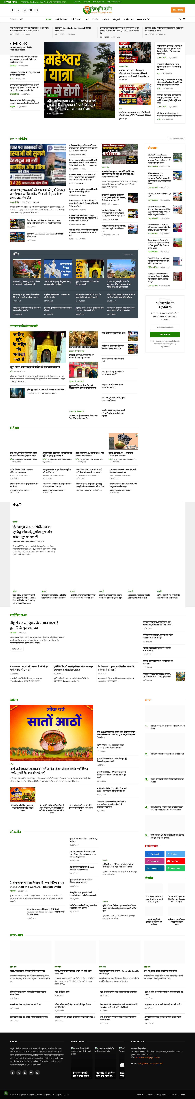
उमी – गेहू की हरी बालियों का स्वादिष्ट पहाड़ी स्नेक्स (160, 971)
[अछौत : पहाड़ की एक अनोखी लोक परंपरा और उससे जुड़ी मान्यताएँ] (170, 580)
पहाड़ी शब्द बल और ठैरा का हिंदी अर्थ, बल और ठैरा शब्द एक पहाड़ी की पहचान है (167, 836)
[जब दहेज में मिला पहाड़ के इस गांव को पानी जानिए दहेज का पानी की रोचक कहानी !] (133, 413)
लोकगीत (13, 891)
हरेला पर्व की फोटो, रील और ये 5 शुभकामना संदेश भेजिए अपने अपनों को (80, 808)
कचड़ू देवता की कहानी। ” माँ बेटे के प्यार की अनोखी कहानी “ (113, 373)
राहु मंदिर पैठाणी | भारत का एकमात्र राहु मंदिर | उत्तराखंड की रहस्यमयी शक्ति (90, 309)
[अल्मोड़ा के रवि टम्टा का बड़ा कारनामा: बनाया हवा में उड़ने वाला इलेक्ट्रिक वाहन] (133, 229)
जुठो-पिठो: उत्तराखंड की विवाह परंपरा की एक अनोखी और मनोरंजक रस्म (82, 596)
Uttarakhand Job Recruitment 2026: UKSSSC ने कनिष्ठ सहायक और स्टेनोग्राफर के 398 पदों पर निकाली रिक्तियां (159, 178)
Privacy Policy (134, 2)
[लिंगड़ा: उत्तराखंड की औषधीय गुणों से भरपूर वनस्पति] (30, 952)
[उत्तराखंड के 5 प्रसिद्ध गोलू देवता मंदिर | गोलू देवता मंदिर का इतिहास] (58, 268)
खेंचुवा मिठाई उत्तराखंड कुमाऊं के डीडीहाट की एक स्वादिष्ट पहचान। (163, 1018)
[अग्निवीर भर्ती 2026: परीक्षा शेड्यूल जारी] (177, 196)
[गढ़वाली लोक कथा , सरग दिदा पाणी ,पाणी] (133, 362)
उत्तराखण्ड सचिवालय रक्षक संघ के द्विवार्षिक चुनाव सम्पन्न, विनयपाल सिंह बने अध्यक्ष (169, 67)
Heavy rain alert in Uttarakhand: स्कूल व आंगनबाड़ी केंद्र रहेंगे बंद (83, 190)
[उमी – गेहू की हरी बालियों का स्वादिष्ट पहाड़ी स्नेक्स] (164, 952)
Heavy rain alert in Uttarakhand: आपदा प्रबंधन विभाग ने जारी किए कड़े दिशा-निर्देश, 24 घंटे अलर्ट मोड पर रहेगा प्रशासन (83, 162)
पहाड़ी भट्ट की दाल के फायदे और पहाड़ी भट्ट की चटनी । (163, 1004)
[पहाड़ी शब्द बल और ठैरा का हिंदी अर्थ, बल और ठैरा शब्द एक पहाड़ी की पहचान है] (165, 823)
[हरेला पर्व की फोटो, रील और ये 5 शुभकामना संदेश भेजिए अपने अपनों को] (80, 794)
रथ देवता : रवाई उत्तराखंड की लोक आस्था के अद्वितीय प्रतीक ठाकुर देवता (83, 417)
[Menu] (184, 19)
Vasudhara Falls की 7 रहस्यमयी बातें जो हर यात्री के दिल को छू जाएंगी (29, 668)
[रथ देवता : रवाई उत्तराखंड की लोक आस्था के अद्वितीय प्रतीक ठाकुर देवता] (83, 400)
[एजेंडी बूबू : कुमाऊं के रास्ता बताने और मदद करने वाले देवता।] (17, 393)
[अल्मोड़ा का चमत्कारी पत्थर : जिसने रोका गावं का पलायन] (180, 663)
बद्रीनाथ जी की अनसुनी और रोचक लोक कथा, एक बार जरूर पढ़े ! (113, 347)
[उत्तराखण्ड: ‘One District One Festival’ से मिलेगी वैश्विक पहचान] (17, 237)
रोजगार (152, 148)
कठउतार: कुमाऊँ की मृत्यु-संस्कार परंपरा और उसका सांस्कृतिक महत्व (110, 596)
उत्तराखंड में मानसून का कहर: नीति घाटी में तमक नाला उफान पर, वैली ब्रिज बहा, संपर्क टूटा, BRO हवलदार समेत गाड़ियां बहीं (118, 174)
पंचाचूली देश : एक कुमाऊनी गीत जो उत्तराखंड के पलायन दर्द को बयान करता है (83, 893)
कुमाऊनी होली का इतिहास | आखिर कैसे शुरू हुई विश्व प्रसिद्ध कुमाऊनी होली (57, 454)
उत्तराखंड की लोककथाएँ (76, 351)
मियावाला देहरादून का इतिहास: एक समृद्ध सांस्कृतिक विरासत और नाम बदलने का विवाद (90, 485)
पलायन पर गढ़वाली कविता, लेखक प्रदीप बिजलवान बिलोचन (167, 780)
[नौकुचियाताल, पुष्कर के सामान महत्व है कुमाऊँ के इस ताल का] (103, 640)
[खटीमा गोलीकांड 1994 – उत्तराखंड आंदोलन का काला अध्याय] (123, 441)
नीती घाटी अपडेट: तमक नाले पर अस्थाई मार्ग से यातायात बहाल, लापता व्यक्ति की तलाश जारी (83, 232)
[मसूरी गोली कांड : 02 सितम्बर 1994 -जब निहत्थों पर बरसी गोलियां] (90, 441)
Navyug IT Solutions (61, 1094)
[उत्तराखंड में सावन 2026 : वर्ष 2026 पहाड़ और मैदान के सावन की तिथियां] (54, 580)
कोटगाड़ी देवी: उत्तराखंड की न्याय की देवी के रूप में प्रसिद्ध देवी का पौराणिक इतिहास (121, 295)
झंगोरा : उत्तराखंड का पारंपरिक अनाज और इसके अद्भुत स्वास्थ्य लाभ (73, 972)
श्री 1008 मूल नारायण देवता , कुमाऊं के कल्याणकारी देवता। (113, 398)
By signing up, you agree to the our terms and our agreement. (166, 344)
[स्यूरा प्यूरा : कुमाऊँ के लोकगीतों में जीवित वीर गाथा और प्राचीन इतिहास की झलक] (24, 441)
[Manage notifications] (6, 1093)
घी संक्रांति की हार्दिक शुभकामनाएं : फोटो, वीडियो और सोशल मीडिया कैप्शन (169, 114)
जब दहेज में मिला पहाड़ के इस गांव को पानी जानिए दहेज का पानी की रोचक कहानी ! (113, 413)
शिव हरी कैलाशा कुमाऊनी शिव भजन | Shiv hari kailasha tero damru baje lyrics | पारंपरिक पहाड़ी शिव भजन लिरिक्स (45, 912)
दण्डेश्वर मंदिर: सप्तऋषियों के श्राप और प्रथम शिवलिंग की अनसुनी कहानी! (88, 295)
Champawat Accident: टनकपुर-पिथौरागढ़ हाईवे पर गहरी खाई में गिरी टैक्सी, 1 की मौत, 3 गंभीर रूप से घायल (83, 218)
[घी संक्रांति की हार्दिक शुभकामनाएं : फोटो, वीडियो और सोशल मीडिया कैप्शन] (22, 794)
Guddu (49, 114)
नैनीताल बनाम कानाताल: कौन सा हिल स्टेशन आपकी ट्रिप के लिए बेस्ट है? (158, 636)
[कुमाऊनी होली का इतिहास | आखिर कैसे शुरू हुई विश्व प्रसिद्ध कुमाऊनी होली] (57, 441)
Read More (128, 254)
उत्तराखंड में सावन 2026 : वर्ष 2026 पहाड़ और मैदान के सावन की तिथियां (54, 596)
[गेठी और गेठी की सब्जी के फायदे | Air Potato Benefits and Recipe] (119, 952)
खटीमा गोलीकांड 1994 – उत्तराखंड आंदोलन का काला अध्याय (121, 454)
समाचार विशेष (143, 19)
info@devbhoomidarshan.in (150, 1063)
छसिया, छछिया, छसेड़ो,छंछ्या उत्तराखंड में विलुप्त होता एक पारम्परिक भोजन (73, 1005)
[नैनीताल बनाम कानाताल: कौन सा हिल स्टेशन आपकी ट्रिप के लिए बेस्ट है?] (180, 637)
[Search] (179, 19)
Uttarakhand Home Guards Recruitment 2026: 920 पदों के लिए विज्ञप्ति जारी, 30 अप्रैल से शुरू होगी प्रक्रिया (159, 210)
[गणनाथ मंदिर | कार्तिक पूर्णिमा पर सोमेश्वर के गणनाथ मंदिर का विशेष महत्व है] (27, 268)
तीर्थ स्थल (76, 19)
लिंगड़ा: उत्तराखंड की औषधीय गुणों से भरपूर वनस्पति (27, 971)
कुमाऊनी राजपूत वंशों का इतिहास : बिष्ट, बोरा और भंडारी (24, 485)
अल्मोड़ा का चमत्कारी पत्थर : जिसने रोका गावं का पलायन (158, 662)
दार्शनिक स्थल (61, 19)
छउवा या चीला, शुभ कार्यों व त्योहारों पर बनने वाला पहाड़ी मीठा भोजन (164, 993)
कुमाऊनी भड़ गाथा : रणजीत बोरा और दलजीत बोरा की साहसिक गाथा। (81, 356)
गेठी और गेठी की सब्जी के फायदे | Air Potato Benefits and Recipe (119, 972)
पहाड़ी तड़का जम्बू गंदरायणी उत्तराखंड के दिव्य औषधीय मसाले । (75, 1017)
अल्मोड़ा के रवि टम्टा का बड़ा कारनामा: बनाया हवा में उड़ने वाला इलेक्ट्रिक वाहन (114, 228)
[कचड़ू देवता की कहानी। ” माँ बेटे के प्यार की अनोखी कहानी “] (133, 374)
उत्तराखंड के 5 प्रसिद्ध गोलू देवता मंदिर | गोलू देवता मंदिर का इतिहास (57, 283)
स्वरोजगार (128, 19)
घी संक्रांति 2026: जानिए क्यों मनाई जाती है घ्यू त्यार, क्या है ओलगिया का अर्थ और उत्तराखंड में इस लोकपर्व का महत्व (51, 809)
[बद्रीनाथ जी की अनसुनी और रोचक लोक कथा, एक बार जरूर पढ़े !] (133, 349)
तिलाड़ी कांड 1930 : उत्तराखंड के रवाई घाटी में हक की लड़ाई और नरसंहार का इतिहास (89, 470)
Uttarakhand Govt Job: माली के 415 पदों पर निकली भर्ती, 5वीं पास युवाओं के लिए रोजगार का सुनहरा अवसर (158, 244)
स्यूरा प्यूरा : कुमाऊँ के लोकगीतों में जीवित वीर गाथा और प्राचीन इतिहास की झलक (23, 454)
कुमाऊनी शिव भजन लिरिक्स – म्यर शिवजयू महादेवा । (83, 840)
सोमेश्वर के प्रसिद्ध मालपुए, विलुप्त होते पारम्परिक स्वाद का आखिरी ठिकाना (28, 993)
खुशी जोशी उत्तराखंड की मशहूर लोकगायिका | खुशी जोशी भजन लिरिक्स (83, 906)
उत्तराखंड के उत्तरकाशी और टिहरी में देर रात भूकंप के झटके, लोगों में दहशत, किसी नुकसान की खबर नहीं (114, 197)
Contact (123, 2)
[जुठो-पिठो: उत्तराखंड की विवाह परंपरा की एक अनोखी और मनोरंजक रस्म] (83, 580)
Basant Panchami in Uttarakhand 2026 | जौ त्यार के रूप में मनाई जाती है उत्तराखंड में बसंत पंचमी (111, 804)
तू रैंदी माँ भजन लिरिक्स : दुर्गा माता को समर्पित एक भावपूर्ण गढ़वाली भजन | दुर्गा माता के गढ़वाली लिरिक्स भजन (120, 908)
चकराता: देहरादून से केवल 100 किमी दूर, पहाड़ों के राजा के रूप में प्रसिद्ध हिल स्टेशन (157, 675)
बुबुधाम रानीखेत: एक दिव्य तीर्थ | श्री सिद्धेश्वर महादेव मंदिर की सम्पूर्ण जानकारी (82, 386)
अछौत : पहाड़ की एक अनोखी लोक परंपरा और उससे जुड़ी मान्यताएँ (168, 596)
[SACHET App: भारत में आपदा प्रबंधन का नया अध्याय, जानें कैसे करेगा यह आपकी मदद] (177, 261)
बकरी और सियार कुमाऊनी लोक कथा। (114, 333)
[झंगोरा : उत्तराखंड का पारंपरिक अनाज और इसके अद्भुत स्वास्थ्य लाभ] (75, 952)
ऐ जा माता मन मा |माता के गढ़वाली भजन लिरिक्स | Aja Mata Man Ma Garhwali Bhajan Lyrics (37, 884)
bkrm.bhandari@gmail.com (148, 1057)
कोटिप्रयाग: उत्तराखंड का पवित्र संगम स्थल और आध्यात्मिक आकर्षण (26, 309)
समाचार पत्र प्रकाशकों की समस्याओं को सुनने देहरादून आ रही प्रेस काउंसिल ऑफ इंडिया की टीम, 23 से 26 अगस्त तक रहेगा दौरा (54, 2)
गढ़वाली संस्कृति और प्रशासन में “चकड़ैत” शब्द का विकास (157, 649)
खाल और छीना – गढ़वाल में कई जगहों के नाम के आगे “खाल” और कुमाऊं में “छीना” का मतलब (167, 808)
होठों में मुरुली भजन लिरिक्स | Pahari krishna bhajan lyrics (82, 868)
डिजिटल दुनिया (152, 267)
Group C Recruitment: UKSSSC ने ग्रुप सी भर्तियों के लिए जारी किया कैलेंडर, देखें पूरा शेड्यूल (158, 277)
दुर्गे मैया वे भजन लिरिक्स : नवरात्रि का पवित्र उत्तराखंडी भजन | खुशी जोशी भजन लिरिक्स (118, 865)
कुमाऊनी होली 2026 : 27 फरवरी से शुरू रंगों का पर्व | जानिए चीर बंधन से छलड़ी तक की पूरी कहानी (111, 775)
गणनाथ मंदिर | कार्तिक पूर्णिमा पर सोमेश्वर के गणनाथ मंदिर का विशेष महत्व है (26, 283)
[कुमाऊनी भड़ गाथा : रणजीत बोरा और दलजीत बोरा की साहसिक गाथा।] (83, 339)
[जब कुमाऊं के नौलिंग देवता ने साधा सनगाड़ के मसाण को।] (133, 387)
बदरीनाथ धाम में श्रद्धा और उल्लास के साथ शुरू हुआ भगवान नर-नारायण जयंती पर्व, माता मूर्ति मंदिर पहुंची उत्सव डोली (169, 99)
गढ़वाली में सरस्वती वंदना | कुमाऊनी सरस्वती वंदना (167, 753)
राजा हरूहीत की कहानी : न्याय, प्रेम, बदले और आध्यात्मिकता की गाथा (123, 470)
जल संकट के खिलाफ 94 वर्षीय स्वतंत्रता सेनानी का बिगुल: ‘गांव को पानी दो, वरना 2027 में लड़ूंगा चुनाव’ (113, 213)
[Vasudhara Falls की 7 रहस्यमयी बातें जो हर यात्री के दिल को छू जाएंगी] (154, 888)
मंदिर (86, 19)
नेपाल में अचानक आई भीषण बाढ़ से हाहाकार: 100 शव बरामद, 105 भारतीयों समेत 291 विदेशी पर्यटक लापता (29, 29)
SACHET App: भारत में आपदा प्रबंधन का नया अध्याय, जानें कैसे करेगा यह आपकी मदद (158, 261)
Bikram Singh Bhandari (48, 393)
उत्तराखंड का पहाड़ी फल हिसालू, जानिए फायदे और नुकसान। (29, 1017)
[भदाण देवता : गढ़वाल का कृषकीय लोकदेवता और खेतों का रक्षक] (141, 580)
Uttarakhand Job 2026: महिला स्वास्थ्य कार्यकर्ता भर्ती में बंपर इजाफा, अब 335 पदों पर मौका (159, 227)
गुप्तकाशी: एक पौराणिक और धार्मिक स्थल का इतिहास (58, 309)
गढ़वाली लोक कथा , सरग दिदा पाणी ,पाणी (113, 360)
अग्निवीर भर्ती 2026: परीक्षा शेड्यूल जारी (159, 195)
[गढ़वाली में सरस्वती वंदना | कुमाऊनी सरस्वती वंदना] (165, 741)
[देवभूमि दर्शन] (97, 10)
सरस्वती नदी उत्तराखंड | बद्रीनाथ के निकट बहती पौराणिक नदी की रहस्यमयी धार (121, 309)
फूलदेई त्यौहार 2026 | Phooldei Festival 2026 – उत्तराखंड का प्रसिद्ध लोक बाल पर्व (112, 789)
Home (48, 19)
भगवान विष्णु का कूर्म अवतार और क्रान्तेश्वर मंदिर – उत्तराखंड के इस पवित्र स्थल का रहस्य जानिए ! (119, 284)
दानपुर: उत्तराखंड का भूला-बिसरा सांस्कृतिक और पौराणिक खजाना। (57, 470)
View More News (176, 138)
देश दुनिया (13, 66)
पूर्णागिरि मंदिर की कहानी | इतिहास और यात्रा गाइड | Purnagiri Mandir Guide (74, 668)
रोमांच (95, 19)
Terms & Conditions (150, 2)
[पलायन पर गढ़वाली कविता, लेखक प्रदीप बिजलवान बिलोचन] (165, 767)
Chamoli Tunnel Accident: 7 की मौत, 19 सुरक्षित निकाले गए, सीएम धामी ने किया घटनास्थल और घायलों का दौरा (82, 177)
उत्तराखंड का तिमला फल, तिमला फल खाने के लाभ (25, 1004)
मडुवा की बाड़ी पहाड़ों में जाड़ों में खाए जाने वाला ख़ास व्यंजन (118, 992)
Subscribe (178, 10)
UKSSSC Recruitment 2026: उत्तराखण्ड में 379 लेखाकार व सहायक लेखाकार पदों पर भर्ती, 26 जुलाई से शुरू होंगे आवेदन (159, 158)
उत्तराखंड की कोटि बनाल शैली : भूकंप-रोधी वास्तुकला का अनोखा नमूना (123, 485)
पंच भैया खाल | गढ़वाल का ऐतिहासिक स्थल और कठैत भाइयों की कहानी (116, 668)
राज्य (11, 79)
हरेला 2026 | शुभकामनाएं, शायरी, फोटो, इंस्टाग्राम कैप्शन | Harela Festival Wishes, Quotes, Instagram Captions (24, 599)
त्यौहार (159, 89)
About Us (113, 2)
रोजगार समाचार (153, 166)
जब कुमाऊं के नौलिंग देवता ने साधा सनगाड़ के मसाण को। (112, 385)
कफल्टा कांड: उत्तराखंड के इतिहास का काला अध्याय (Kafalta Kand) (57, 485)
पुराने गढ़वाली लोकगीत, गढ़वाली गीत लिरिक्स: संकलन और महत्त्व (81, 881)
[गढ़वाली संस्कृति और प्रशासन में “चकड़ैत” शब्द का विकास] (180, 650)
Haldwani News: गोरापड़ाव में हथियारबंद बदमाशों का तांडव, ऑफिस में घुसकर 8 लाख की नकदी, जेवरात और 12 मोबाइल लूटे (134, 75)
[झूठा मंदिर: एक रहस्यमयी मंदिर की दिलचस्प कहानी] (90, 268)
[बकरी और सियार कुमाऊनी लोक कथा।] (133, 336)
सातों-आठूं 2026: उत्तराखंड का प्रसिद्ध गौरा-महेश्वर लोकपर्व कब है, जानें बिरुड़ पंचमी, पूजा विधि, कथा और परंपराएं (169, 82)
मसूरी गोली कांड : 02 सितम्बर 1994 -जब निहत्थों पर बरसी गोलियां (90, 454)
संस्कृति (116, 19)
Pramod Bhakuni (83, 490)
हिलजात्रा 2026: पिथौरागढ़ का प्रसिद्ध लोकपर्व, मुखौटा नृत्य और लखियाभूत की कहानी (164, 29)
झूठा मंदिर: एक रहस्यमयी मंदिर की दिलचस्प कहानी (87, 283)
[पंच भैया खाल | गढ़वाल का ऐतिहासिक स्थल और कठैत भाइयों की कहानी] (176, 888)
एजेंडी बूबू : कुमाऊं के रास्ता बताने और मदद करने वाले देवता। (46, 389)
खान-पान (13, 967)
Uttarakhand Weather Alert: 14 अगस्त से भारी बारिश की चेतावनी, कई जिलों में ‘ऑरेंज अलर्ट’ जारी (83, 203)
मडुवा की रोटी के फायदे (62, 992)
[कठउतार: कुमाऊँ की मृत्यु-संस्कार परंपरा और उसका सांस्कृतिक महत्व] (112, 580)
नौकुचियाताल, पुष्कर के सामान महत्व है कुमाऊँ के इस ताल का (34, 625)
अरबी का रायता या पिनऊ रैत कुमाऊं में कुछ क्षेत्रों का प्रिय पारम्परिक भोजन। (118, 1018)
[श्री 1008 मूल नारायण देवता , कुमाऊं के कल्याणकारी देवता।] (133, 400)
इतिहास (105, 19)
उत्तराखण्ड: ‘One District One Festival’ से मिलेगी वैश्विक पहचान (73, 29)
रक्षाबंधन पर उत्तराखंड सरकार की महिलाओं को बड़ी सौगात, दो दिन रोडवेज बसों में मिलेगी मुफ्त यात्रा (135, 115)
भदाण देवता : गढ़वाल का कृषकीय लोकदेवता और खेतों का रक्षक (139, 596)
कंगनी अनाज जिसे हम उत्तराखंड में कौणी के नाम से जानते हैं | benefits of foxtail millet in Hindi (119, 1005)
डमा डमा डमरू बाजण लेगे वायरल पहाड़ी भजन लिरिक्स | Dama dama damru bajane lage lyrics (83, 854)
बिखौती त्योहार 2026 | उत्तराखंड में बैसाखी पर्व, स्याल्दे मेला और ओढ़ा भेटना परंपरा (110, 746)
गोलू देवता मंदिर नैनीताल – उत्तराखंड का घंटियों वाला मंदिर (57, 295)
